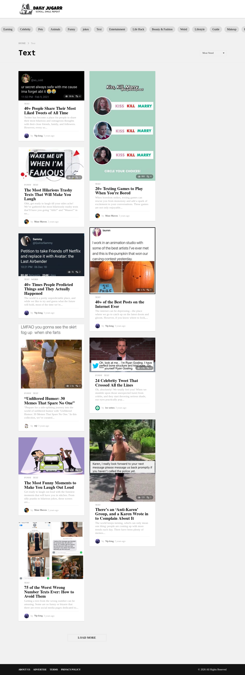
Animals (55, 29)
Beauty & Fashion (162, 29)
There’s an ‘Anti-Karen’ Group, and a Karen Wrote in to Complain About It (121, 513)
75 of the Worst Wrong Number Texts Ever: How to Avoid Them (49, 591)
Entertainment (117, 29)
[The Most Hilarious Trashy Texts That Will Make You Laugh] (51, 164)
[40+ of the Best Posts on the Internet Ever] (122, 260)
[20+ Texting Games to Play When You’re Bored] (122, 126)
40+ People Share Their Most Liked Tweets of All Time (50, 110)
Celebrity (25, 29)
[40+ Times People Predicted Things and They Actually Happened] (51, 254)
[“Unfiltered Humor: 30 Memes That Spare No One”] (51, 357)
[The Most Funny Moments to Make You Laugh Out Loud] (51, 455)
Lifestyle (200, 29)
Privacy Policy (71, 669)
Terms (54, 669)
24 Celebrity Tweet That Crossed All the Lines (116, 382)
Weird (183, 29)
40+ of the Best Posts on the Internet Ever (119, 304)
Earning (7, 29)
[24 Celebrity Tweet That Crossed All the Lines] (122, 355)
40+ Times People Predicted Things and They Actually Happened (48, 288)
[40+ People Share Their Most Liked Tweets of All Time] (51, 85)
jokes (86, 29)
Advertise (40, 669)
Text (99, 29)
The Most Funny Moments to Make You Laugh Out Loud (50, 485)
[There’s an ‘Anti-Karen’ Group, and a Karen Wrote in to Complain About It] (122, 460)
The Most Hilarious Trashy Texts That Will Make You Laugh (48, 194)
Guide (215, 29)
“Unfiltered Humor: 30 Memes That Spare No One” (49, 400)
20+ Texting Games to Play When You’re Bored (119, 190)
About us (24, 669)
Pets (40, 29)
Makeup (231, 29)
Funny (71, 29)
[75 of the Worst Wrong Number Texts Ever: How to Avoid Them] (51, 551)
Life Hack (138, 29)
